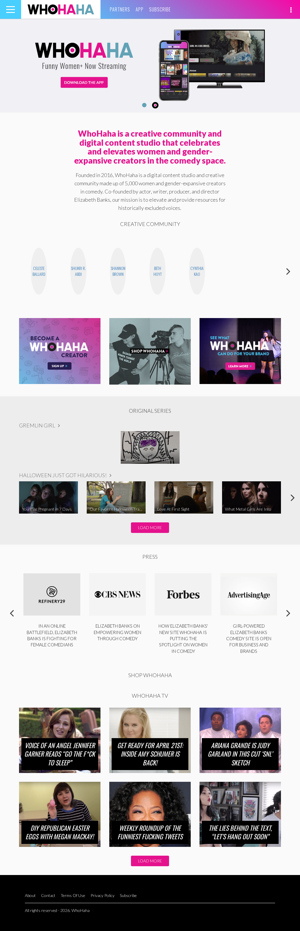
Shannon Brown (118, 271)
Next (288, 271)
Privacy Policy (103, 895)
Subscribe (160, 9)
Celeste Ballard (39, 271)
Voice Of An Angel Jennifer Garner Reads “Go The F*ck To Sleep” (59, 753)
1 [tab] (143, 105)
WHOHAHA (61, 9)
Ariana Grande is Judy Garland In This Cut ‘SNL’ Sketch (240, 753)
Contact (48, 895)
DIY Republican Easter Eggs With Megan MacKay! (59, 832)
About (30, 895)
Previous (11, 271)
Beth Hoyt (158, 271)
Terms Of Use (73, 895)
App (140, 9)
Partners (120, 9)
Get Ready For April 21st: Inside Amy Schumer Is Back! (150, 753)
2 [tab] (156, 105)
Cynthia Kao (197, 271)
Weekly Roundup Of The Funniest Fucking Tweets (150, 832)
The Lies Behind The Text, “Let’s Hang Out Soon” (240, 832)
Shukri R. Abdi (78, 271)
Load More (150, 527)
